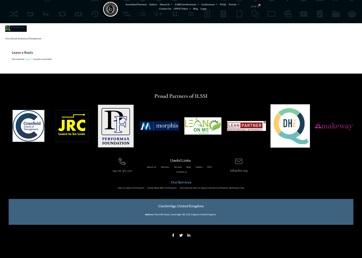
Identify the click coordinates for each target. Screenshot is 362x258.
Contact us (181, 171)
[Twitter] (181, 235)
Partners (165, 167)
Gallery (153, 4)
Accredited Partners (136, 4)
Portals (232, 4)
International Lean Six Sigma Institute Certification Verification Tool (211, 187)
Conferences (208, 4)
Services (178, 167)
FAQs (223, 4)
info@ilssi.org (239, 170)
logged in (28, 59)
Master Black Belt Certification (162, 187)
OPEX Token (181, 8)
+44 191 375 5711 (122, 170)
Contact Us (165, 8)
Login (204, 8)
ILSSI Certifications (185, 4)
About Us (165, 4)
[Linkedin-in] (188, 235)
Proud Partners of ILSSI (181, 96)
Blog (195, 8)
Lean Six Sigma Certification (131, 187)
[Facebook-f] (173, 235)
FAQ (209, 167)
